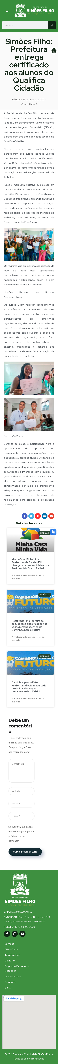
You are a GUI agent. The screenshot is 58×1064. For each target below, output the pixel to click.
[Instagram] (15, 934)
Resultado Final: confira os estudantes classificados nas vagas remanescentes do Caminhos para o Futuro (29, 625)
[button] (7, 10)
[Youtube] (22, 934)
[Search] (52, 25)
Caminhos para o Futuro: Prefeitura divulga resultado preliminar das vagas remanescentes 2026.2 (29, 687)
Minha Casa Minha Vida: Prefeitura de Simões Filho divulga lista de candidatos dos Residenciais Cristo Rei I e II (30, 564)
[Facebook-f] (7, 934)
